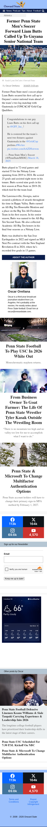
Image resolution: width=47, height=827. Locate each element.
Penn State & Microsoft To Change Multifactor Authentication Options (23, 481)
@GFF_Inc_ (16, 126)
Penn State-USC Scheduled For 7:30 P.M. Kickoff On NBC (21, 743)
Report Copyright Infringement (33, 801)
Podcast (16, 11)
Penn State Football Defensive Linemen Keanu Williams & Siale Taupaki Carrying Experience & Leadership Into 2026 (22, 714)
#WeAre (20, 145)
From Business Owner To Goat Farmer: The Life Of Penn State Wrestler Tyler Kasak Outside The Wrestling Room (23, 409)
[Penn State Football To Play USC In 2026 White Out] (23, 340)
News (9, 11)
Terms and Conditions (14, 800)
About (29, 11)
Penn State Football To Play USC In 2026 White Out (23, 351)
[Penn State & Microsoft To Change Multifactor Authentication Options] (23, 465)
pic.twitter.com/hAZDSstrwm (23, 148)
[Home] (14, 7)
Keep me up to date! (14, 578)
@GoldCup (32, 141)
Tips (23, 11)
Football (37, 11)
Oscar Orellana (13, 86)
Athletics (8, 15)
